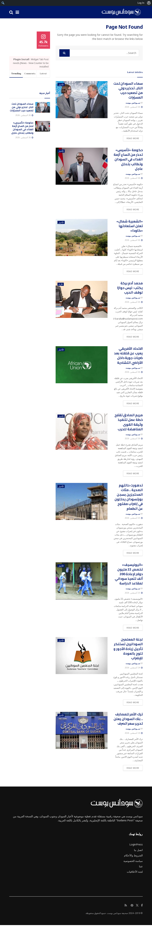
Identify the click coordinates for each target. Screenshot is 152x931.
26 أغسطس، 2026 (133, 107)
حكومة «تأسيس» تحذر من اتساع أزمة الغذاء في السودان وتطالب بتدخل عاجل (128, 159)
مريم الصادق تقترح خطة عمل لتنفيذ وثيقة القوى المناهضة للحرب (129, 422)
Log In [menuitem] (141, 2)
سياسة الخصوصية (133, 861)
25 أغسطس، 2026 (133, 518)
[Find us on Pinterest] (132, 905)
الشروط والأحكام (133, 855)
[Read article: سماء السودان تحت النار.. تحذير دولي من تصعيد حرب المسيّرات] (82, 99)
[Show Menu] (17, 12)
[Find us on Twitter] (137, 905)
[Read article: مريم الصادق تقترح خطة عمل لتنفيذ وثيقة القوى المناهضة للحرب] (82, 431)
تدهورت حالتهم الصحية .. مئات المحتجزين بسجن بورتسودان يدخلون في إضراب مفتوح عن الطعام (129, 497)
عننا (141, 866)
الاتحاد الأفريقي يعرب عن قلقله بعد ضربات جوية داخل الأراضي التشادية (128, 355)
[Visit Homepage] (120, 12)
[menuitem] (149, 3)
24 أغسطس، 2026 (133, 667)
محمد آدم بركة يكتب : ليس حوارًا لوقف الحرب (130, 287)
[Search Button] (11, 12)
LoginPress (136, 844)
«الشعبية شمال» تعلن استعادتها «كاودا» (129, 226)
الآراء (61, 284)
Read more (131, 138)
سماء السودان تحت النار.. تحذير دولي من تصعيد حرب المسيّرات (128, 90)
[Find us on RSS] (126, 905)
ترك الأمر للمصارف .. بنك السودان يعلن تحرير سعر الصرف (128, 718)
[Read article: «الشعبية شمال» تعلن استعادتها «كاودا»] (82, 237)
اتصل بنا (138, 850)
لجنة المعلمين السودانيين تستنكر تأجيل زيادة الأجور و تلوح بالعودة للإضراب (128, 648)
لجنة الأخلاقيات (135, 871)
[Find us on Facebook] (142, 905)
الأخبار (61, 84)
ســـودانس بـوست (133, 103)
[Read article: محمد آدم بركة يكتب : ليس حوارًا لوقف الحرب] (82, 299)
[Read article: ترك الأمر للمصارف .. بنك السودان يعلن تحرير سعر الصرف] (82, 730)
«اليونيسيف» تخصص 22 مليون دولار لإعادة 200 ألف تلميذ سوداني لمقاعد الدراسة (129, 574)
